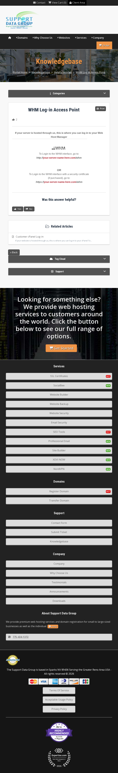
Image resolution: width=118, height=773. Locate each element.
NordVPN (59, 469)
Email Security (59, 422)
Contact (40, 2)
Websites (64, 37)
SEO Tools (59, 432)
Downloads (59, 601)
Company (98, 37)
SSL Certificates (59, 376)
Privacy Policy (59, 709)
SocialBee (59, 385)
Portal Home (20, 72)
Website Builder (59, 394)
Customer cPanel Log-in (53, 238)
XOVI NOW (59, 459)
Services (82, 37)
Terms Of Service (59, 690)
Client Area (78, 2)
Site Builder (59, 450)
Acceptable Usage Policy (59, 699)
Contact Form (59, 523)
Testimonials (59, 582)
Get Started (63, 348)
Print (102, 108)
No (30, 209)
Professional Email (59, 441)
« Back (14, 252)
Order (106, 45)
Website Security (59, 413)
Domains (23, 37)
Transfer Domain (59, 500)
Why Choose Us (43, 37)
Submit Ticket (59, 532)
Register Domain (59, 491)
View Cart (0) (59, 2)
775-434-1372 (20, 637)
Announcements (59, 591)
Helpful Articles (63, 72)
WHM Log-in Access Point (90, 72)
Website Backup (59, 404)
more (54, 626)
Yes (19, 209)
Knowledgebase (41, 72)
